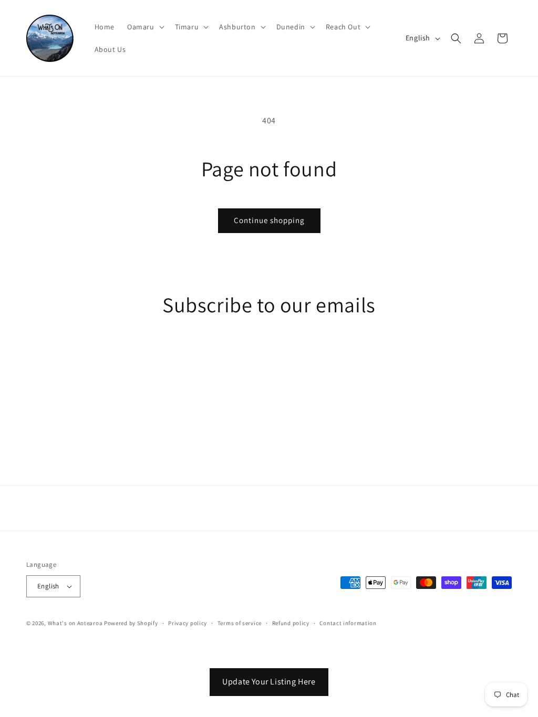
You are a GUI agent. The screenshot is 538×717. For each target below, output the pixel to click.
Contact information (347, 623)
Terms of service (240, 623)
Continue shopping (269, 220)
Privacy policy (187, 623)
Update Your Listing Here (268, 681)
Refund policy (290, 623)
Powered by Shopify (131, 623)
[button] (145, 27)
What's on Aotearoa (75, 623)
